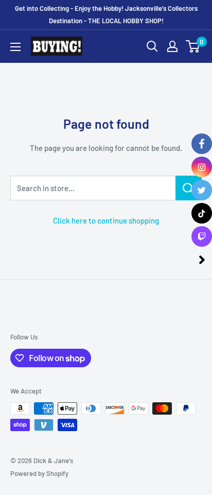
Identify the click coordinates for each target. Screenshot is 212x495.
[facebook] (201, 143)
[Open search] (152, 46)
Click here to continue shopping (106, 220)
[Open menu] (15, 47)
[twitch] (201, 236)
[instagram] (201, 167)
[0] (193, 46)
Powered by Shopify (39, 473)
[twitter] (201, 190)
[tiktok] (201, 213)
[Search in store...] (188, 188)
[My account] (172, 46)
